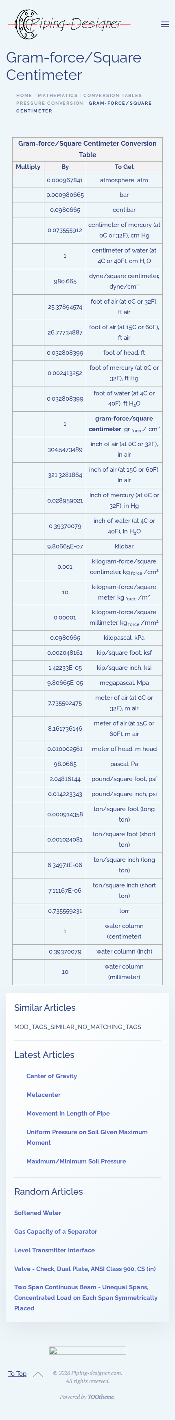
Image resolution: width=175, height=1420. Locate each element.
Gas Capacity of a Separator (55, 1231)
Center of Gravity (51, 1076)
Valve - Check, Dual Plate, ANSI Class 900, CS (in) (85, 1269)
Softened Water (37, 1213)
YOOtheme (101, 1397)
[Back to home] (69, 24)
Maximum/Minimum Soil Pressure (76, 1161)
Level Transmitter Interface (54, 1250)
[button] (165, 24)
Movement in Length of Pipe (68, 1113)
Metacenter (43, 1094)
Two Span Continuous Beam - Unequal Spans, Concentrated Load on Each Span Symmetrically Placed (86, 1298)
